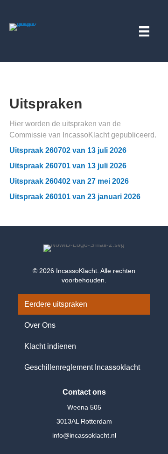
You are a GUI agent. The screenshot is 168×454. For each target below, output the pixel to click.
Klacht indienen (50, 346)
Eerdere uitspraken (55, 304)
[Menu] (144, 30)
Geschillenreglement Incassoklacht (82, 367)
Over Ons (40, 325)
